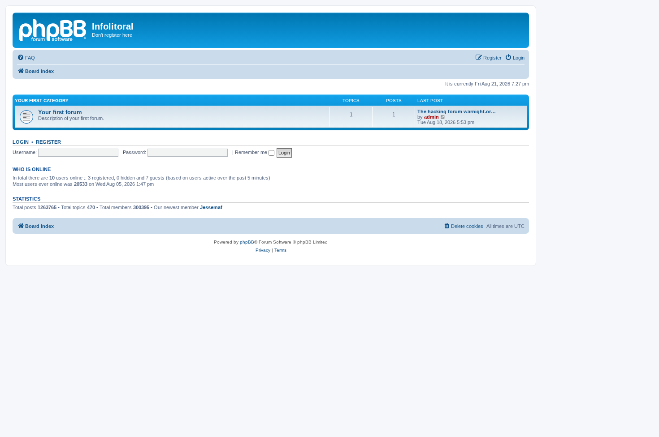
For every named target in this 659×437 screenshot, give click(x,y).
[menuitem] (26, 57)
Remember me (252, 152)
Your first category (42, 100)
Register (48, 142)
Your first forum (60, 112)
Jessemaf (211, 207)
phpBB (247, 242)
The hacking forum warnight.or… (456, 111)
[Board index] (53, 29)
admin (431, 117)
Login (21, 142)
